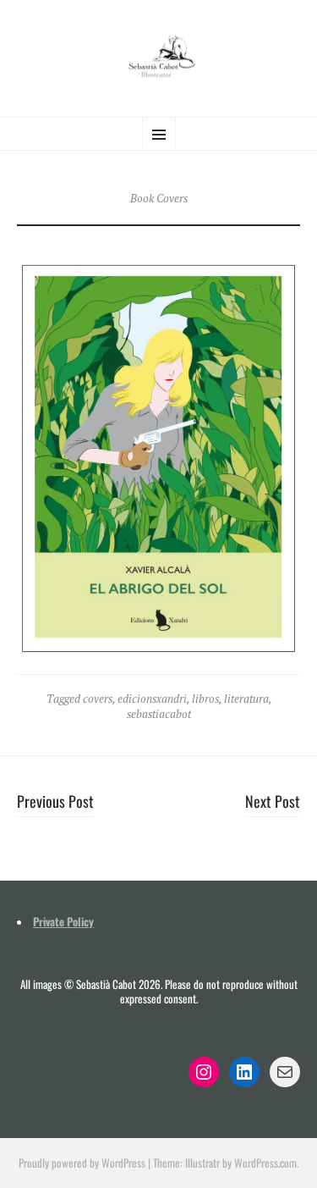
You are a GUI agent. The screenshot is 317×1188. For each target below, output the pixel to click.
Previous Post (55, 801)
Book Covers (159, 198)
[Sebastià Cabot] (158, 56)
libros (205, 698)
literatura (246, 698)
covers (97, 698)
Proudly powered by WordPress (82, 1162)
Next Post (272, 801)
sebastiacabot (159, 713)
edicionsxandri (152, 698)
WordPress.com (265, 1162)
